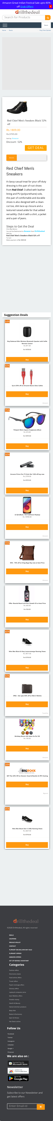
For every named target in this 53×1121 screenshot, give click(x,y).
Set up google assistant (19, 961)
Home (4, 30)
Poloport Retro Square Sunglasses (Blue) (27, 430)
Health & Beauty (14, 1003)
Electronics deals (15, 974)
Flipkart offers (15, 953)
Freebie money (14, 999)
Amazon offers (15, 957)
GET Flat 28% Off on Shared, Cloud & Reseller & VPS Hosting (27, 776)
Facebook (11, 1034)
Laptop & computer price (17, 992)
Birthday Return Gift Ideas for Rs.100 (27, 736)
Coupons (12, 939)
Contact (12, 946)
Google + (11, 1048)
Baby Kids (12, 1010)
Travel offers (13, 981)
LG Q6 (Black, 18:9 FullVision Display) (27, 515)
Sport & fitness (14, 1018)
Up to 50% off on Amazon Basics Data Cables (27, 386)
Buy (27, 360)
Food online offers (15, 978)
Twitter (10, 1037)
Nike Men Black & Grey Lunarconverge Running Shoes (27, 651)
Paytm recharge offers (16, 985)
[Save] (41, 1107)
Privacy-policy (14, 942)
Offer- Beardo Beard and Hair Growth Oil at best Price (27, 603)
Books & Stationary (15, 1014)
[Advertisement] (26, 63)
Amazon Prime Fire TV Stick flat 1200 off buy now (27, 474)
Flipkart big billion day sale (20, 950)
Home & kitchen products (17, 1007)
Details (11, 158)
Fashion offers (14, 970)
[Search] (48, 17)
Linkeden (11, 1045)
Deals (46, 25)
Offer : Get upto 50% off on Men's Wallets (27, 696)
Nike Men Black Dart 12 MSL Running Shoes (27, 829)
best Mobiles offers (15, 996)
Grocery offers (14, 988)
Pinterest (11, 1052)
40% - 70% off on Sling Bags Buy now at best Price (27, 563)
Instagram (11, 1041)
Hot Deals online (14, 1021)
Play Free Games (45, 30)
